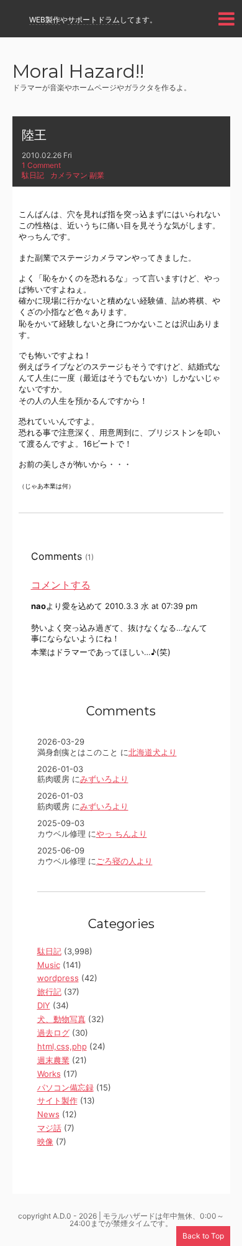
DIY (43, 1005)
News (48, 1114)
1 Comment (41, 165)
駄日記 (33, 175)
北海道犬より (152, 752)
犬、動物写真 (61, 1019)
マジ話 (49, 1128)
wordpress (58, 978)
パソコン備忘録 (65, 1087)
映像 (45, 1141)
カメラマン (68, 175)
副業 (96, 175)
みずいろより (104, 779)
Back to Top (203, 1235)
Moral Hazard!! (78, 72)
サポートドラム (94, 19)
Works (49, 1074)
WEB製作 (44, 19)
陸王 (34, 135)
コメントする (61, 585)
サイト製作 (57, 1100)
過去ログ (53, 1033)
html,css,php (62, 1046)
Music (48, 965)
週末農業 (53, 1060)
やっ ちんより (121, 834)
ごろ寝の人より (124, 861)
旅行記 (49, 992)
